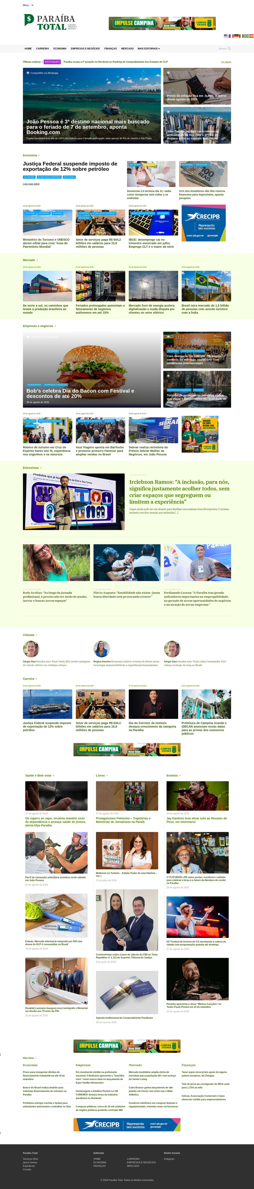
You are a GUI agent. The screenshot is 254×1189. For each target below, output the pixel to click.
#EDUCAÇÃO (201, 165)
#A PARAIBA (173, 351)
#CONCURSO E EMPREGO (49, 177)
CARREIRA (42, 48)
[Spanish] (251, 36)
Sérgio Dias (29, 661)
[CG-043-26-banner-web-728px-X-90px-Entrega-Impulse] (162, 23)
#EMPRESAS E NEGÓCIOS (56, 385)
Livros (100, 775)
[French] (231, 36)
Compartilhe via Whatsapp (44, 73)
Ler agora (226, 62)
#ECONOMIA (69, 177)
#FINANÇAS (149, 165)
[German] (236, 36)
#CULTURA (30, 213)
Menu (26, 5)
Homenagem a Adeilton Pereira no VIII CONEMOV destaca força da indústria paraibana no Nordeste (97, 1094)
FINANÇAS (110, 48)
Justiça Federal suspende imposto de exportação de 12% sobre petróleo (70, 166)
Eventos (172, 775)
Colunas (28, 634)
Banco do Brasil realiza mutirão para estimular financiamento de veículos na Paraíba (44, 1091)
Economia (30, 155)
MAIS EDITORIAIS (148, 48)
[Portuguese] (246, 36)
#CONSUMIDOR (34, 385)
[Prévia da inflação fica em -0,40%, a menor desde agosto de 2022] (197, 86)
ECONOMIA (60, 48)
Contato (27, 1169)
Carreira (28, 678)
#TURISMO (57, 213)
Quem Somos (30, 1162)
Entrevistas (31, 467)
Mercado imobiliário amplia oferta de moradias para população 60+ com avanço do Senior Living (152, 1075)
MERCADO (127, 48)
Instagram (169, 1159)
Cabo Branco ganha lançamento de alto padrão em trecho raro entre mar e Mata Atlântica (151, 1091)
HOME (28, 48)
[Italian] (241, 36)
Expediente (29, 1166)
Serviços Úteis (30, 1159)
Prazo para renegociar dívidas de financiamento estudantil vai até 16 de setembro (44, 1075)
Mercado (29, 260)
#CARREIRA (29, 177)
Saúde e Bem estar (38, 775)
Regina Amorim (102, 661)
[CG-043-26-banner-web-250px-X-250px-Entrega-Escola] (206, 434)
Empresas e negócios (38, 326)
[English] (226, 36)
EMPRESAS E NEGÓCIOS (85, 48)
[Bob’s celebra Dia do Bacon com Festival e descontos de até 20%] (92, 370)
